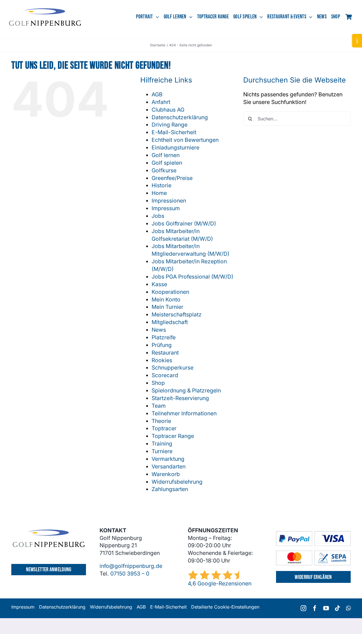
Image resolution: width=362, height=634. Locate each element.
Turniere (162, 451)
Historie (161, 185)
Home (159, 193)
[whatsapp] (348, 608)
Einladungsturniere (175, 147)
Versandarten (169, 466)
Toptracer (164, 428)
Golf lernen (166, 155)
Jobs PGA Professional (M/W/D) (192, 276)
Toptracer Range (173, 436)
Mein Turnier (167, 306)
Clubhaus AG (168, 109)
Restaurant (165, 352)
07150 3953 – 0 (129, 573)
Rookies (162, 360)
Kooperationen (170, 291)
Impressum (166, 208)
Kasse (159, 284)
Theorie (161, 421)
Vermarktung (168, 458)
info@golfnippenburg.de (131, 566)
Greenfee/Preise (172, 178)
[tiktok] (337, 608)
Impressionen (169, 200)
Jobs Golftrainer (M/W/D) (184, 223)
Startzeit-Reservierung (180, 398)
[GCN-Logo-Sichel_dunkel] (45, 10)
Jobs (158, 215)
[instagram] (303, 608)
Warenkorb (166, 474)
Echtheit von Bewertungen (185, 139)
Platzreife (164, 337)
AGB (157, 94)
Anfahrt (161, 102)
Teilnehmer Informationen (184, 413)
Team (159, 405)
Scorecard (165, 375)
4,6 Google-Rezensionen (219, 583)
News (159, 329)
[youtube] (326, 608)
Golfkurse (164, 170)
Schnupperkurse (172, 367)
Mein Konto (166, 299)
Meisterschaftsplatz (177, 314)
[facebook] (315, 608)
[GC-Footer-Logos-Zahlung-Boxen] (313, 533)
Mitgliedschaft (170, 322)
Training (162, 443)
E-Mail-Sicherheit (174, 132)
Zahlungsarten (170, 489)
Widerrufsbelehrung (177, 481)
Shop (158, 382)
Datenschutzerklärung (180, 117)
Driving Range (170, 124)
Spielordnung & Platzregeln (186, 390)
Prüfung (162, 345)
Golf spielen (167, 162)
